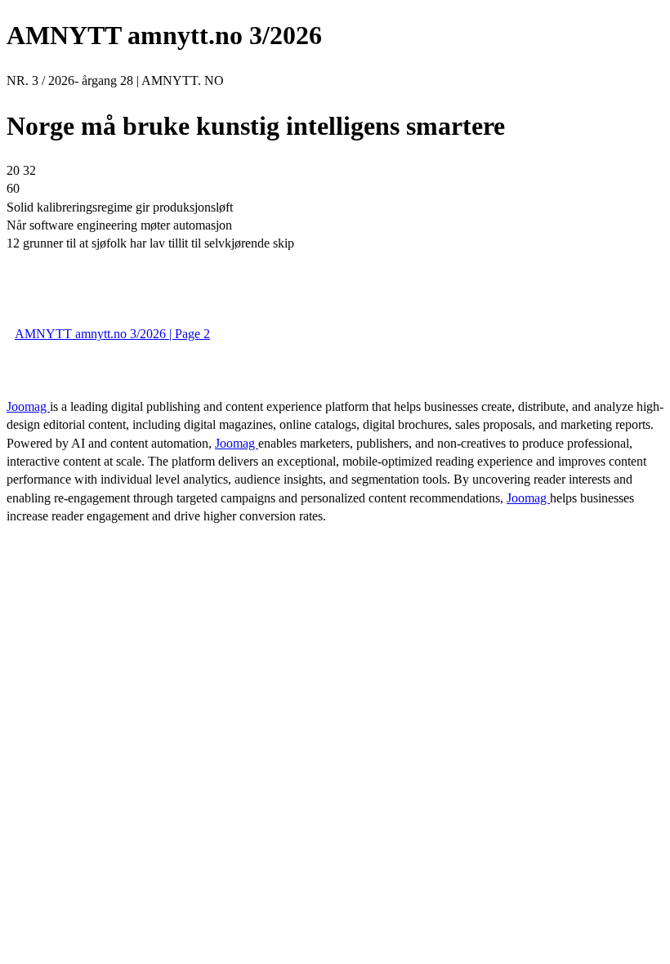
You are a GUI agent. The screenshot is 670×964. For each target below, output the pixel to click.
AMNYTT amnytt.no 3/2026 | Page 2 (112, 334)
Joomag (28, 406)
